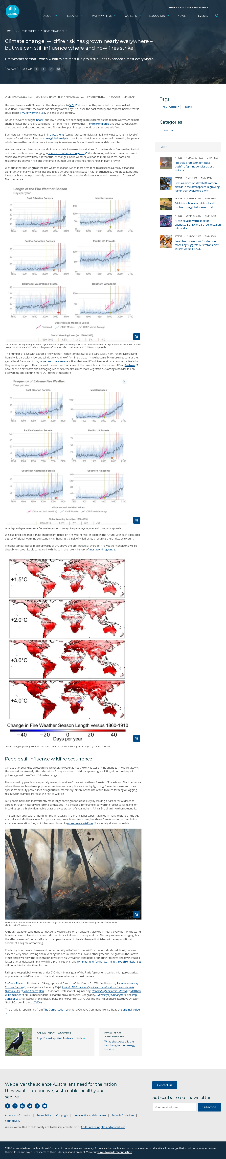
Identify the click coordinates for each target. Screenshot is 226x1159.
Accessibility (44, 1115)
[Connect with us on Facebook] (7, 1106)
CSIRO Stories (29, 30)
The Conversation (54, 1009)
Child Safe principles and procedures (103, 1127)
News (181, 15)
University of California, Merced (109, 991)
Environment (168, 130)
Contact (11, 69)
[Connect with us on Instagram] (15, 1106)
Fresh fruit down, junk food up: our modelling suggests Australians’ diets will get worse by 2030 (197, 245)
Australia (130, 365)
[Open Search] (217, 15)
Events (203, 15)
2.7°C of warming (30, 113)
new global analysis (56, 138)
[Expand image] (73, 263)
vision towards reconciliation (114, 1152)
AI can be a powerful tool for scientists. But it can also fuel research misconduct (198, 224)
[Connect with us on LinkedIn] (22, 1106)
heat (39, 120)
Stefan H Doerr (14, 983)
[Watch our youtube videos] (44, 1106)
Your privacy (12, 1121)
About (48, 15)
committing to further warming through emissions (107, 961)
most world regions (101, 549)
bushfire (189, 106)
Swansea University (127, 983)
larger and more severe (54, 361)
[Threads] (37, 1106)
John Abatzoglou (33, 991)
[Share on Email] (58, 69)
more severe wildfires (80, 823)
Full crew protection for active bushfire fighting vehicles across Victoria (194, 166)
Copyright (62, 1115)
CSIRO (36, 1002)
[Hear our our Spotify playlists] (29, 1106)
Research (72, 15)
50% (71, 105)
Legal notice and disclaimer (90, 1115)
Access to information (18, 1115)
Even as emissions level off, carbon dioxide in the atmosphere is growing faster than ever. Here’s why (197, 186)
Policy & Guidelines (123, 1115)
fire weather (54, 134)
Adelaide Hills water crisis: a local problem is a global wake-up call (194, 205)
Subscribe (209, 1107)
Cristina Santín (14, 987)
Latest (164, 147)
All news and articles (52, 30)
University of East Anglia (110, 995)
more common (98, 123)
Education (157, 15)
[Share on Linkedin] (51, 69)
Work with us (102, 15)
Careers (131, 15)
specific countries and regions (66, 153)
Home (8, 30)
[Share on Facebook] (36, 69)
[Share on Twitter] (43, 69)
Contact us (164, 1085)
